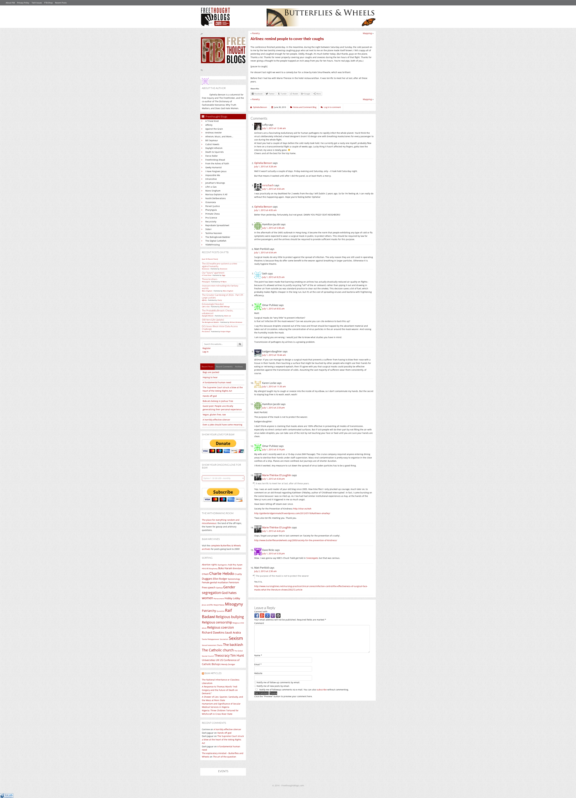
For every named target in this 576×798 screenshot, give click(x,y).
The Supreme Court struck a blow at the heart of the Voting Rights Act (223, 739)
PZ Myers (223, 282)
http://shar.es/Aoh (302, 508)
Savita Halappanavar (210, 639)
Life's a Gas (211, 186)
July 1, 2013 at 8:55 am (273, 308)
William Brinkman (236, 322)
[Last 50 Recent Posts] (210, 259)
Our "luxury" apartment (213, 272)
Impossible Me (212, 175)
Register (206, 348)
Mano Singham (212, 190)
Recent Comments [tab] (224, 366)
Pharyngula (211, 209)
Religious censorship (217, 622)
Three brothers (209, 279)
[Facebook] (256, 615)
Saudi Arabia (233, 632)
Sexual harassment (209, 645)
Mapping (367, 33)
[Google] (267, 615)
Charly (219, 300)
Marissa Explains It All (216, 194)
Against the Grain (214, 128)
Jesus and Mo (207, 605)
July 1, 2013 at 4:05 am (265, 210)
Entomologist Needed (213, 304)
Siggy (223, 275)
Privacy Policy (23, 2)
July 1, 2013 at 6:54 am (265, 252)
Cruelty (238, 574)
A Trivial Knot (212, 121)
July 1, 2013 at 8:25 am (273, 277)
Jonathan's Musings (215, 182)
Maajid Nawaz (219, 605)
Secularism (224, 639)
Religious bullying (230, 616)
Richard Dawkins (213, 632)
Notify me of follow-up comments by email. (278, 682)
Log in (205, 351)
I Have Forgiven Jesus (215, 171)
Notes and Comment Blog (304, 107)
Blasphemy (213, 568)
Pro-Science (211, 217)
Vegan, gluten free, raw (214, 414)
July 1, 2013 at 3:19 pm (273, 449)
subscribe (322, 689)
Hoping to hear (210, 377)
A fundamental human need (217, 382)
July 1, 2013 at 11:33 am (274, 386)
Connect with (260, 611)
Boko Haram (225, 568)
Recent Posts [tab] (207, 366)
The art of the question (224, 756)
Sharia (219, 645)
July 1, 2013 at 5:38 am (273, 227)
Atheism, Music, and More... (219, 136)
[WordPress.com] (278, 615)
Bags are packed (211, 372)
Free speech (209, 587)
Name (258, 655)
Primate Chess (212, 213)
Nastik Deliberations (215, 198)
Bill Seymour (211, 140)
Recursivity (210, 221)
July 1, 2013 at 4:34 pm (273, 478)
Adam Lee (227, 316)
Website (258, 673)
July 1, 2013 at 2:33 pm (273, 407)
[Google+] (262, 615)
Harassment (219, 598)
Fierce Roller (211, 155)
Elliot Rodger (220, 578)
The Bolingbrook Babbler (217, 237)
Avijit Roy (232, 564)
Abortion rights (209, 564)
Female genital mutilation (215, 582)
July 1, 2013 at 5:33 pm (273, 553)
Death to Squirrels (214, 152)
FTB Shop (48, 2)
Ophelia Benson (263, 163)
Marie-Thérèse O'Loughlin (276, 475)
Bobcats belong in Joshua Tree (218, 401)
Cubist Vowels (212, 144)
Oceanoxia (210, 202)
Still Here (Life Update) (213, 319)
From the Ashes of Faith (217, 163)
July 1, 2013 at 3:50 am (273, 188)
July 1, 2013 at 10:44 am (274, 355)
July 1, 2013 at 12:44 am (274, 128)
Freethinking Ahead (215, 159)
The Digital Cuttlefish (215, 240)
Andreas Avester (213, 132)
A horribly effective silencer (216, 419)
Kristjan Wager (225, 331)
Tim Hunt (237, 655)
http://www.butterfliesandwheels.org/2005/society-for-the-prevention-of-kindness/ (295, 540)
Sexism (236, 638)
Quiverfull (220, 611)
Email (258, 664)
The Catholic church (218, 650)
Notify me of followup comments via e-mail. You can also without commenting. (304, 689)
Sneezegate (312, 558)
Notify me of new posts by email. (273, 686)
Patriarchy (209, 611)
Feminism (234, 582)
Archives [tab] (239, 366)
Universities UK (210, 660)
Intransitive (211, 179)
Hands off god (210, 395)
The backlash (233, 644)
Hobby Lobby (232, 598)
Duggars (207, 578)
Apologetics (222, 564)
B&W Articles (213, 673)
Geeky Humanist (213, 167)
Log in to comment (332, 107)
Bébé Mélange (225, 307)
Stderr (208, 229)
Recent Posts (61, 2)
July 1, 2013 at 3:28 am (265, 166)
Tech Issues (37, 2)
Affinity (208, 124)
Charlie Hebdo (221, 573)
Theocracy (222, 655)
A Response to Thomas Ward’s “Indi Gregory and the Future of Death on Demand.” (220, 690)
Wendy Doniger (228, 664)
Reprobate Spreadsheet (217, 225)
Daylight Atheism (213, 148)
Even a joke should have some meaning (222, 424)
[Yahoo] (272, 615)
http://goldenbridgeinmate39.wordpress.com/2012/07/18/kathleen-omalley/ (292, 513)
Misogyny (234, 604)
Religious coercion (220, 627)
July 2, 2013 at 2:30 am (265, 571)
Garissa (219, 587)
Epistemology (234, 579)
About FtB (10, 2)
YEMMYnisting (212, 244)
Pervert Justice (212, 206)
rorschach (268, 185)
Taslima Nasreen (213, 233)
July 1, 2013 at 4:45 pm (273, 531)
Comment (259, 623)
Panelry (256, 33)
